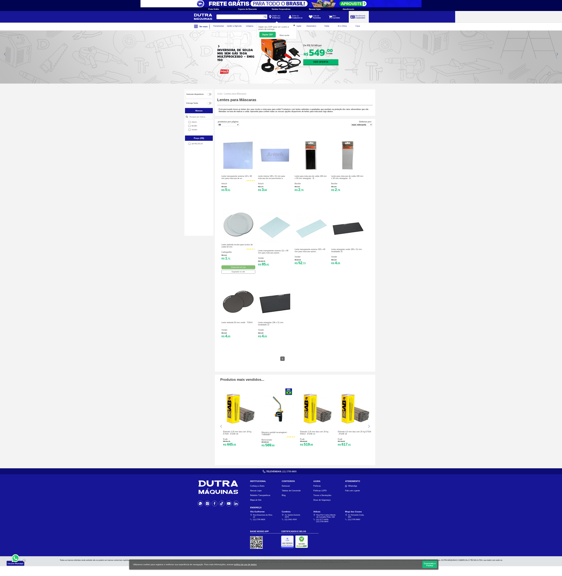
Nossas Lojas (256, 491)
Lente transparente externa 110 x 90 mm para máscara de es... (236, 177)
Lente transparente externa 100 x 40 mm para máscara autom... (310, 250)
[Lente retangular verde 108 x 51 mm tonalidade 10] (348, 243)
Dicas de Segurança (321, 500)
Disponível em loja (238, 267)
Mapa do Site (255, 500)
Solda (219, 93)
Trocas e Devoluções (322, 495)
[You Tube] (228, 503)
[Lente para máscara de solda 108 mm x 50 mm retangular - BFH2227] (311, 170)
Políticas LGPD (320, 491)
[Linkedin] (236, 503)
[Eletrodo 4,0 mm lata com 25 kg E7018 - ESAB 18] (354, 423)
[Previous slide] (4, 54)
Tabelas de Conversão (291, 491)
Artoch (224, 183)
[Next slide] (557, 54)
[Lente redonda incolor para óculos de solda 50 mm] (238, 239)
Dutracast (286, 486)
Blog (284, 495)
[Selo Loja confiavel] (288, 541)
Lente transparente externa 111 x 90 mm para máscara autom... (273, 252)
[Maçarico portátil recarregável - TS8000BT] (278, 424)
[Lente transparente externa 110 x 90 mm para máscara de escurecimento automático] (238, 170)
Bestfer (298, 183)
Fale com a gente (352, 491)
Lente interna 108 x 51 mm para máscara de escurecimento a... (271, 177)
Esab (225, 439)
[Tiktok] (221, 503)
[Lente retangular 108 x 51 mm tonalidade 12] (274, 316)
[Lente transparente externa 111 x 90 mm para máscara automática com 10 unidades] (274, 242)
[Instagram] (207, 503)
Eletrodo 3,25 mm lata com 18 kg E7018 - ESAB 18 (237, 433)
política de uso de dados (245, 564)
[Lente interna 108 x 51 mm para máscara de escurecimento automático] (274, 170)
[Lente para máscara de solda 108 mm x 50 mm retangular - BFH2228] (348, 170)
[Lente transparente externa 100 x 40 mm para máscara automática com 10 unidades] (311, 243)
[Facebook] (214, 503)
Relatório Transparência (260, 495)
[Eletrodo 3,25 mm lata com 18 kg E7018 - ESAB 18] (240, 423)
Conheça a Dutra (257, 486)
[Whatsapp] (200, 503)
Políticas (317, 486)
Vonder (261, 258)
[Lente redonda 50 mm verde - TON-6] (238, 316)
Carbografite (226, 252)
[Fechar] (24, 560)
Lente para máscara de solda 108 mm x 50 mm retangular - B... (311, 177)
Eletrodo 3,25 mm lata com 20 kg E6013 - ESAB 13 (314, 433)
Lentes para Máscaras (235, 93)
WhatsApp (352, 486)
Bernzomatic (267, 440)
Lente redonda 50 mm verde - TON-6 (236, 322)
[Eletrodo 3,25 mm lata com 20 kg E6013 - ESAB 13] (316, 423)
